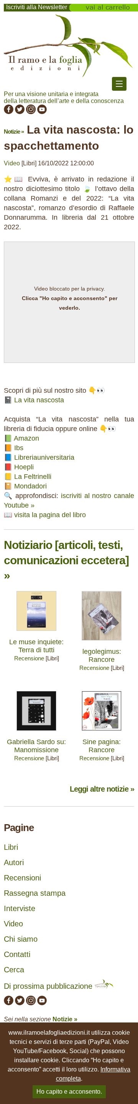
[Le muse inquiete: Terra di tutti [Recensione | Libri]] (36, 632)
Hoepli (24, 467)
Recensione (29, 658)
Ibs (18, 448)
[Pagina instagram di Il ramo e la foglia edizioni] (31, 112)
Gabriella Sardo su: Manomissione (36, 746)
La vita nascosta (39, 400)
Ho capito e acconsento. (69, 1091)
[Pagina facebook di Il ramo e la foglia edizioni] (8, 112)
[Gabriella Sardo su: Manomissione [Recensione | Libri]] (36, 732)
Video (12, 163)
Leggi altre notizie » (102, 789)
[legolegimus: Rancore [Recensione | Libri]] (102, 642)
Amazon (26, 438)
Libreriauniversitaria (44, 457)
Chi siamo (21, 939)
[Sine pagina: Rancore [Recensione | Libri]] (102, 732)
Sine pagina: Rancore (101, 746)
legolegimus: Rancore (101, 655)
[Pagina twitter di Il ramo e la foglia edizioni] (20, 112)
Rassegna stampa (35, 893)
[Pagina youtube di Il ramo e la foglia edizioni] (42, 112)
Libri (11, 847)
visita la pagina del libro (50, 515)
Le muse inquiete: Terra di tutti (36, 646)
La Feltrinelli (32, 476)
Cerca (14, 969)
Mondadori (30, 486)
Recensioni (22, 878)
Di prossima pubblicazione (49, 986)
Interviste (19, 908)
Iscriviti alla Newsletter (36, 7)
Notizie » (14, 131)
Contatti (17, 954)
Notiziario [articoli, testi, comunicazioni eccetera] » (66, 560)
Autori (14, 862)
